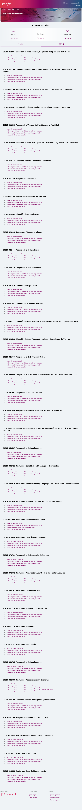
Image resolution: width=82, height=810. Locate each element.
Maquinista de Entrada (55, 797)
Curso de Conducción (55, 800)
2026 (20, 44)
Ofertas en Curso (33, 795)
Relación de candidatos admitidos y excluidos (20, 527)
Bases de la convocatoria (14, 56)
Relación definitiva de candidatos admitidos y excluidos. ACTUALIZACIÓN (29, 690)
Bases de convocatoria (13, 452)
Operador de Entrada (55, 799)
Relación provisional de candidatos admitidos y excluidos (24, 58)
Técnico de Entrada (54, 795)
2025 (61, 44)
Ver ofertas (14, 38)
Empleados (77, 5)
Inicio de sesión (75, 3)
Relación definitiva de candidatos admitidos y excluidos (23, 60)
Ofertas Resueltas (33, 797)
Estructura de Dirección (55, 794)
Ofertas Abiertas (32, 794)
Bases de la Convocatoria (14, 541)
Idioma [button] (65, 3)
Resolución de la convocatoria (16, 62)
